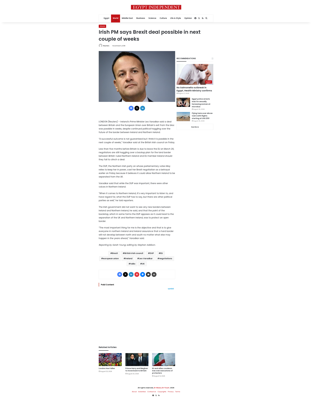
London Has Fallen (107, 368)
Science (152, 18)
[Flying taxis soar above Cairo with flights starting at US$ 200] (183, 116)
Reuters (106, 46)
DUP (152, 253)
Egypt (106, 18)
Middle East (127, 18)
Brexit (115, 253)
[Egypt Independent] (156, 7)
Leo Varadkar (146, 258)
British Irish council (134, 253)
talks (132, 263)
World (115, 18)
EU (162, 253)
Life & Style (175, 18)
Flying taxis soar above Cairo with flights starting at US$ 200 (202, 116)
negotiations (165, 258)
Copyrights (162, 391)
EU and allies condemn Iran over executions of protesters (162, 370)
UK (143, 263)
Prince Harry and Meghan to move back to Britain (136, 369)
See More (195, 127)
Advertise (142, 391)
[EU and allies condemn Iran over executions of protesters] (163, 359)
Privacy (171, 391)
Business (140, 18)
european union (111, 258)
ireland (128, 258)
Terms (177, 391)
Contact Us (151, 391)
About (134, 391)
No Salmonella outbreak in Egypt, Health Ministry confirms (194, 89)
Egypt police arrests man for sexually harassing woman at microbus (201, 103)
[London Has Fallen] (110, 359)
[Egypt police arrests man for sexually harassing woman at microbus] (183, 102)
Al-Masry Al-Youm (161, 388)
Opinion (188, 18)
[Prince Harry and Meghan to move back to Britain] (136, 359)
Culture (163, 18)
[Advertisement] (137, 317)
